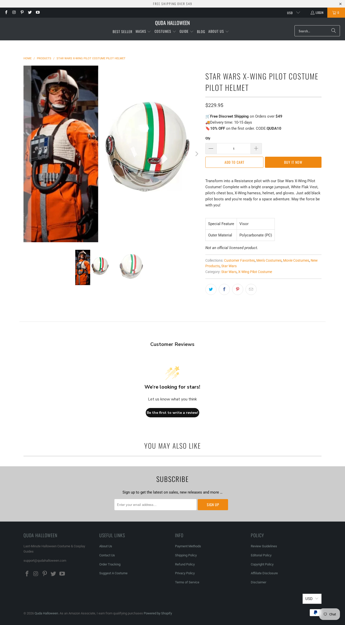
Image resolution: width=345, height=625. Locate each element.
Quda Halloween (46, 613)
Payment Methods (188, 546)
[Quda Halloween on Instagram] (14, 12)
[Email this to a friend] (251, 289)
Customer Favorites (239, 260)
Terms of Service (187, 582)
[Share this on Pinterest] (237, 289)
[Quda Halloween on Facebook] (6, 12)
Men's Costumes (269, 260)
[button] (143, 31)
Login (320, 12)
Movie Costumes (296, 260)
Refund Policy (185, 564)
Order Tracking (109, 564)
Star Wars (229, 266)
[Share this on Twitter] (210, 289)
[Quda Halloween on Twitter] (30, 12)
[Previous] (27, 154)
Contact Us (107, 555)
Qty (207, 138)
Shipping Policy (186, 555)
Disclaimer (258, 582)
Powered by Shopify (158, 613)
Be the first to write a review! (172, 412)
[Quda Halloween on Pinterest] (22, 12)
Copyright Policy (262, 564)
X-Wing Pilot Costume (255, 272)
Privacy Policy (185, 573)
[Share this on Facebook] (224, 289)
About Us (105, 546)
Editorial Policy (261, 555)
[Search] (333, 30)
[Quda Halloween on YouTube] (37, 12)
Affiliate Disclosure (264, 573)
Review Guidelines (264, 546)
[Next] (196, 154)
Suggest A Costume (113, 573)
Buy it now (293, 162)
